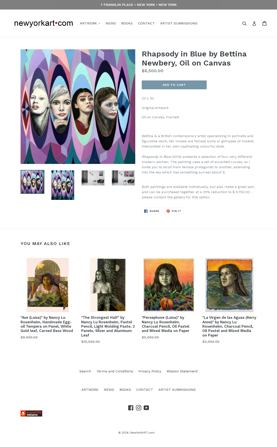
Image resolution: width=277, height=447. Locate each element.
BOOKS (127, 23)
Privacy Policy (149, 371)
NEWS (111, 23)
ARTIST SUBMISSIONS (178, 23)
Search (85, 371)
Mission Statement (182, 371)
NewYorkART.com (142, 432)
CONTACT (146, 23)
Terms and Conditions (115, 371)
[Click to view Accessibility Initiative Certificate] (31, 415)
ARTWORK (89, 23)
